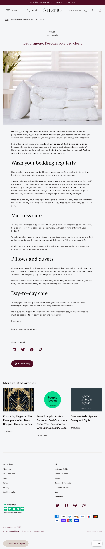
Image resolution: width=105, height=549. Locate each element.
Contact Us (59, 497)
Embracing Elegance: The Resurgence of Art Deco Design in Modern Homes (17, 420)
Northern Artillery (97, 531)
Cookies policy (9, 492)
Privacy (6, 487)
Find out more (69, 2)
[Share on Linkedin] (14, 350)
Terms (5, 483)
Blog (6, 19)
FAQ (5, 478)
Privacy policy (26, 531)
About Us (7, 469)
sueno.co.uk (10, 527)
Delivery (58, 478)
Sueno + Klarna (61, 474)
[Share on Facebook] (32, 350)
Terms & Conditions (11, 531)
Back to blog (24, 363)
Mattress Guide (61, 469)
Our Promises (9, 474)
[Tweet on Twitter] (23, 350)
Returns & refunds (63, 483)
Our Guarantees (62, 487)
